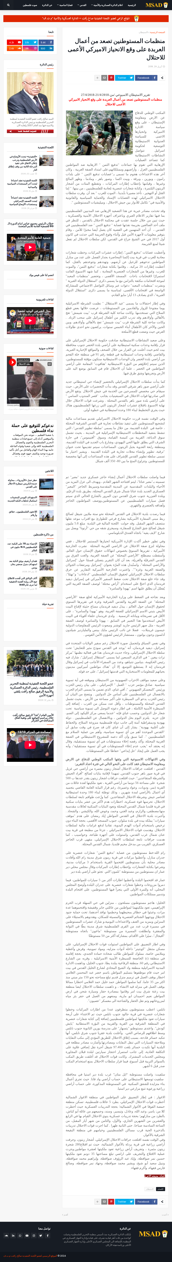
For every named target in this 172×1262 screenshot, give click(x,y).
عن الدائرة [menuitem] (47, 5)
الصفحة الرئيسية (157, 32)
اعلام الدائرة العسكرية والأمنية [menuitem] (108, 5)
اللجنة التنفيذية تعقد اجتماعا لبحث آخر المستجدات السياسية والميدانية (22, 184)
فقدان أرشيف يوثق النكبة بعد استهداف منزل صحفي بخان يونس (23, 564)
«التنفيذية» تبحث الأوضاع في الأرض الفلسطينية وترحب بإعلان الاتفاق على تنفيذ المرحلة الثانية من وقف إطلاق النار (22, 163)
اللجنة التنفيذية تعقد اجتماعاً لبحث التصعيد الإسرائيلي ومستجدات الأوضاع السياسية (23, 201)
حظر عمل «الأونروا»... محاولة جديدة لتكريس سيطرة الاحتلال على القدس (22, 483)
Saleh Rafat (49, 409)
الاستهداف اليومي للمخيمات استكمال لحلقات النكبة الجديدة (22, 499)
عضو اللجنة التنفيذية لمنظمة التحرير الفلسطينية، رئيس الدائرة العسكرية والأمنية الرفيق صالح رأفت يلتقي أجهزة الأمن (32, 689)
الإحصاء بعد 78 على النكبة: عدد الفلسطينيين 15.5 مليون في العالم (22, 547)
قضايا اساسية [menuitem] (66, 5)
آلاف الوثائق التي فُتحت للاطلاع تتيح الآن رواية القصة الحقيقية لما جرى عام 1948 (22, 581)
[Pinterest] (111, 78)
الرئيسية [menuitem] (132, 5)
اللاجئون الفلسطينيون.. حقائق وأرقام (23, 513)
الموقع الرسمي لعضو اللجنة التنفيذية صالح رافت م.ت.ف (30, 1255)
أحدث (164, 1214)
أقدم (66, 1214)
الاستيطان (143, 32)
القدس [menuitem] (83, 5)
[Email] (104, 78)
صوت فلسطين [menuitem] (30, 5)
